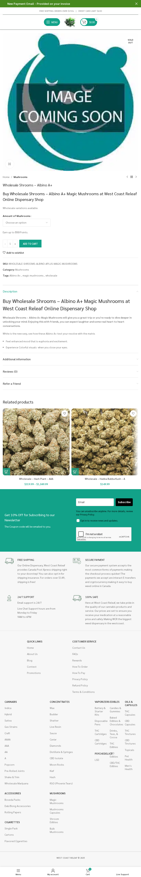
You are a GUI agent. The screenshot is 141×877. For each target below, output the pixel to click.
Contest (32, 666)
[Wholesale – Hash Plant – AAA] (36, 441)
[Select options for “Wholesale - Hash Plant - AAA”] (6, 471)
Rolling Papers (13, 812)
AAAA (7, 739)
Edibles (115, 701)
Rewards (77, 660)
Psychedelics (100, 753)
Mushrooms (20, 176)
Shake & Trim (12, 777)
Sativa (8, 720)
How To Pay (78, 672)
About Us (32, 653)
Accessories (13, 793)
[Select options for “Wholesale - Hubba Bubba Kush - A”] (75, 471)
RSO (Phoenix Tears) (61, 783)
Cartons (9, 834)
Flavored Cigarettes (16, 841)
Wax (52, 708)
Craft (7, 733)
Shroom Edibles (54, 820)
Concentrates (60, 701)
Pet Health (129, 757)
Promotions (34, 672)
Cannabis (11, 701)
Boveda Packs (12, 799)
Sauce (53, 733)
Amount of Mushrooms (16, 215)
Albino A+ (15, 275)
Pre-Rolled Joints (15, 770)
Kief (52, 770)
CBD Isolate (56, 758)
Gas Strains (11, 726)
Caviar (53, 739)
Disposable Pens (100, 722)
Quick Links (34, 641)
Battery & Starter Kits (100, 711)
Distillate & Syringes (61, 751)
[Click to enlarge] (10, 164)
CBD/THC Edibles (115, 764)
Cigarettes (12, 822)
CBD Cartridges (100, 741)
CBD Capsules (130, 722)
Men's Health (129, 767)
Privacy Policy (80, 679)
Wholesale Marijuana (16, 783)
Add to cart (30, 243)
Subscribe (124, 502)
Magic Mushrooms (55, 801)
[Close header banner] (136, 3)
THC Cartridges (100, 732)
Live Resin (55, 726)
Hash (52, 777)
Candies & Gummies (115, 709)
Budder (54, 714)
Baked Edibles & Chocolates (115, 721)
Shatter (54, 720)
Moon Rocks (57, 764)
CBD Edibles (114, 754)
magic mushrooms (33, 275)
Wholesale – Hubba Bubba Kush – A (105, 478)
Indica (8, 708)
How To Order (80, 666)
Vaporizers (100, 701)
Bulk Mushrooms (55, 830)
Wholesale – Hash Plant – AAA (36, 478)
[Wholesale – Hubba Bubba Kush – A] (104, 441)
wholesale (51, 275)
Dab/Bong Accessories (18, 806)
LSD (97, 759)
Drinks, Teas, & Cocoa (114, 734)
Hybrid (8, 714)
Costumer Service (84, 641)
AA (6, 751)
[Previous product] (127, 177)
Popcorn (10, 764)
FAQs (75, 653)
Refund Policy (80, 685)
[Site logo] (70, 21)
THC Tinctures (130, 732)
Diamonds (55, 745)
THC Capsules (130, 713)
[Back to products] (131, 177)
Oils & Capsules (130, 703)
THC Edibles (114, 745)
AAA (7, 745)
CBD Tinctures (130, 741)
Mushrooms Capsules (55, 811)
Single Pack (11, 828)
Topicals (129, 749)
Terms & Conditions (83, 691)
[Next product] (136, 177)
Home (6, 176)
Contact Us (78, 647)
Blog (29, 660)
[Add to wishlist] (64, 413)
